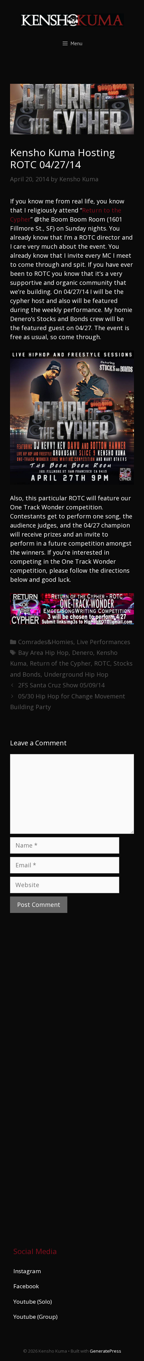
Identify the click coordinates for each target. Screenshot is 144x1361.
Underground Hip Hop (76, 674)
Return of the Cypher (60, 663)
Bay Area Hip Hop (43, 652)
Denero (82, 652)
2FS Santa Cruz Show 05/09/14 (61, 685)
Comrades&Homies (45, 642)
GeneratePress (105, 1351)
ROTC (102, 663)
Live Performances (103, 642)
